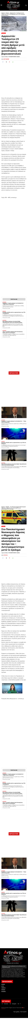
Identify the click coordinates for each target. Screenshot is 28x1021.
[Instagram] (10, 1004)
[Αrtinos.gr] (14, 5)
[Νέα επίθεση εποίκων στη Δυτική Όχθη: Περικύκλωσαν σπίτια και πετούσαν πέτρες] (14, 455)
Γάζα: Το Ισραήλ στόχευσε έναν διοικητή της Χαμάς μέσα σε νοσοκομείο (13, 332)
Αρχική (3, 13)
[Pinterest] (9, 62)
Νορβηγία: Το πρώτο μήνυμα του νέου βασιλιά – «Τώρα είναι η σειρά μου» (13, 304)
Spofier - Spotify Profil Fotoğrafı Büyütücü (11, 1018)
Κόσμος (7, 13)
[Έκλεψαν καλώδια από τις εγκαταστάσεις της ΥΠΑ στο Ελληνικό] (14, 434)
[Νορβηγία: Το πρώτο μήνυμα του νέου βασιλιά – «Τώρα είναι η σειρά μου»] (14, 412)
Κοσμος (3, 33)
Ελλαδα (4, 311)
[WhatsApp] (12, 62)
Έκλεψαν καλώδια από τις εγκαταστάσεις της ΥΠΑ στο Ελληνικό (14, 313)
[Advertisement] (14, 79)
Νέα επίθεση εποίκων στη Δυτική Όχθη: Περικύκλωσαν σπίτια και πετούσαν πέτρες (12, 322)
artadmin (6, 59)
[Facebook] (2, 62)
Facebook (6, 1003)
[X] (6, 62)
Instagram (14, 1003)
